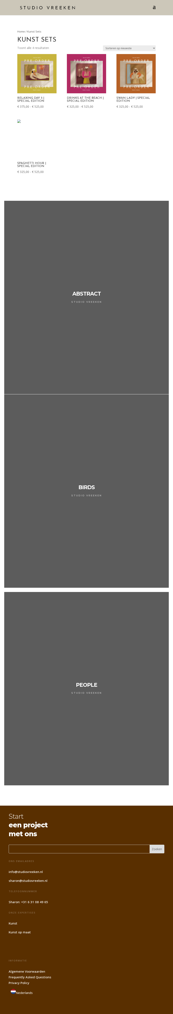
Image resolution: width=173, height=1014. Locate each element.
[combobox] (22, 992)
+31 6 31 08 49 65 (34, 902)
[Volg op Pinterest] (24, 946)
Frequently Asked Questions (30, 977)
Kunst (13, 923)
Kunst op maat (20, 932)
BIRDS (86, 487)
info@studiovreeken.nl (26, 872)
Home (21, 31)
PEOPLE (86, 685)
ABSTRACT (86, 293)
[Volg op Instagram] (13, 946)
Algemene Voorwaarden (27, 971)
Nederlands (24, 993)
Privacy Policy (19, 983)
